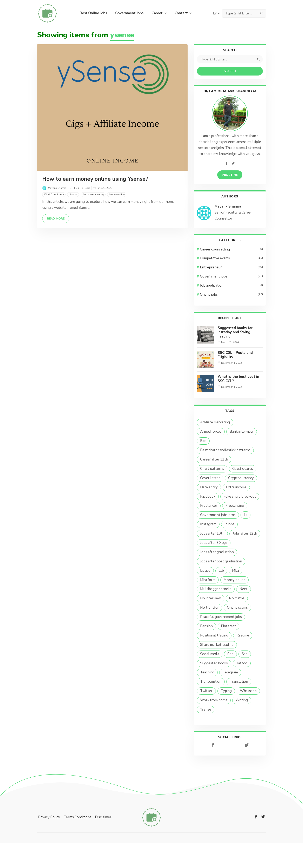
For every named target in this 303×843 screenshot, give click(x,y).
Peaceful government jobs (221, 616)
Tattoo (241, 663)
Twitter (206, 690)
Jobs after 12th (245, 533)
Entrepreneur (231, 267)
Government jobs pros (218, 514)
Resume (242, 635)
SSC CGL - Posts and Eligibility (235, 354)
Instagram (208, 524)
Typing (226, 690)
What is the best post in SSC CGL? (238, 378)
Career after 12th (214, 459)
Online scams (237, 607)
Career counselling (231, 249)
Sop (230, 654)
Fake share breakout (240, 496)
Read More (56, 219)
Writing (242, 700)
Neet (244, 589)
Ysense (73, 194)
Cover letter (210, 478)
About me (230, 175)
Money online (116, 194)
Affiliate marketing (93, 194)
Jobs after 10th (212, 533)
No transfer (209, 607)
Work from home (54, 194)
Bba (203, 440)
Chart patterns (212, 468)
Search (230, 71)
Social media (209, 654)
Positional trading (214, 635)
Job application (231, 285)
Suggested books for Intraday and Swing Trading (235, 332)
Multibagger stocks (215, 589)
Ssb (245, 654)
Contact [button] (182, 13)
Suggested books (214, 663)
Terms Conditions (77, 817)
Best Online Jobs (93, 13)
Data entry (209, 487)
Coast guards (242, 468)
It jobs (229, 524)
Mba (235, 570)
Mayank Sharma (228, 206)
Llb (221, 570)
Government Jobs (129, 13)
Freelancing (234, 505)
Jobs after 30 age (213, 542)
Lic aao (205, 570)
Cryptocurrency (241, 478)
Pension (206, 626)
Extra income (236, 487)
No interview (210, 598)
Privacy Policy (49, 817)
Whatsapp (248, 690)
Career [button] (157, 13)
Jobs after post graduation (221, 561)
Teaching (207, 672)
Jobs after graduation (217, 552)
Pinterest (228, 626)
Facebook (207, 496)
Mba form (207, 579)
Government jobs (231, 276)
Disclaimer (103, 817)
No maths (236, 598)
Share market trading (217, 644)
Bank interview (242, 431)
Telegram (230, 672)
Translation (239, 681)
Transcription (210, 681)
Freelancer (208, 505)
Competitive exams (231, 258)
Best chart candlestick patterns (225, 450)
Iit (245, 514)
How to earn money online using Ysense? (95, 179)
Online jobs (231, 294)
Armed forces (210, 431)
